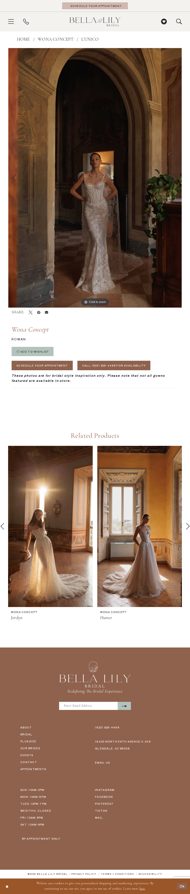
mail (99, 817)
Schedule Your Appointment (42, 365)
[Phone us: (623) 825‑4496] (26, 21)
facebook (104, 796)
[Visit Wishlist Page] (163, 21)
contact (28, 762)
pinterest (104, 803)
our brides (30, 748)
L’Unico (90, 39)
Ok (182, 886)
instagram (104, 790)
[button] (11, 21)
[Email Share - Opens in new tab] (46, 312)
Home (23, 39)
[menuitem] (11, 21)
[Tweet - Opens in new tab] (30, 312)
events (26, 755)
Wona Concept (55, 39)
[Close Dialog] (7, 886)
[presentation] (50, 526)
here (142, 889)
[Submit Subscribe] (124, 706)
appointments (33, 769)
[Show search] (179, 21)
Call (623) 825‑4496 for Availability (114, 365)
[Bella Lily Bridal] (95, 21)
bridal (26, 734)
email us (102, 762)
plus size (28, 741)
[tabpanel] (95, 178)
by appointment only (41, 838)
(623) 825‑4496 (107, 727)
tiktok (101, 810)
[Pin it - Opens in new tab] (38, 312)
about (26, 727)
